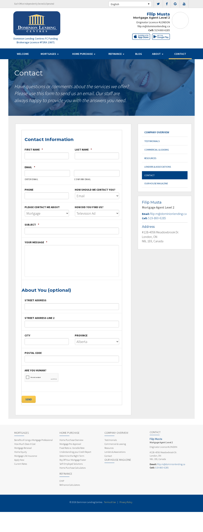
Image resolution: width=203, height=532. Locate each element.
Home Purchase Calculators (72, 467)
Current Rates (20, 463)
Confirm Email (82, 179)
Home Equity (20, 451)
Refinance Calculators (69, 484)
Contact (180, 54)
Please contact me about (42, 207)
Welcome (23, 54)
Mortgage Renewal (23, 447)
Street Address (35, 300)
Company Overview (156, 132)
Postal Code (33, 353)
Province (81, 335)
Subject (32, 224)
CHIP (61, 480)
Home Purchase (82, 54)
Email (30, 167)
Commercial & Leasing (156, 149)
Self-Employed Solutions (71, 463)
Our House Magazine (156, 183)
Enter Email (31, 179)
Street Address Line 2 (39, 318)
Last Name (83, 149)
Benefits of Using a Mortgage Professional (33, 439)
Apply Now (19, 459)
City (27, 335)
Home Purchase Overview (71, 439)
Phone (29, 189)
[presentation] (41, 377)
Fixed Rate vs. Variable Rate (71, 447)
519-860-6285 (162, 30)
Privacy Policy (126, 502)
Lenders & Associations (157, 166)
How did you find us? (89, 207)
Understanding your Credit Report (75, 451)
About (156, 54)
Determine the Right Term (71, 455)
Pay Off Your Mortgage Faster (72, 459)
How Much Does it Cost (24, 443)
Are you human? (35, 370)
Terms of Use (110, 502)
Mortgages (49, 54)
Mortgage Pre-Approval (70, 443)
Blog (138, 54)
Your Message (36, 242)
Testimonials (152, 141)
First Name (34, 149)
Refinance (115, 54)
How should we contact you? (95, 189)
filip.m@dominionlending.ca (153, 26)
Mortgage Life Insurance (25, 455)
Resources (150, 158)
